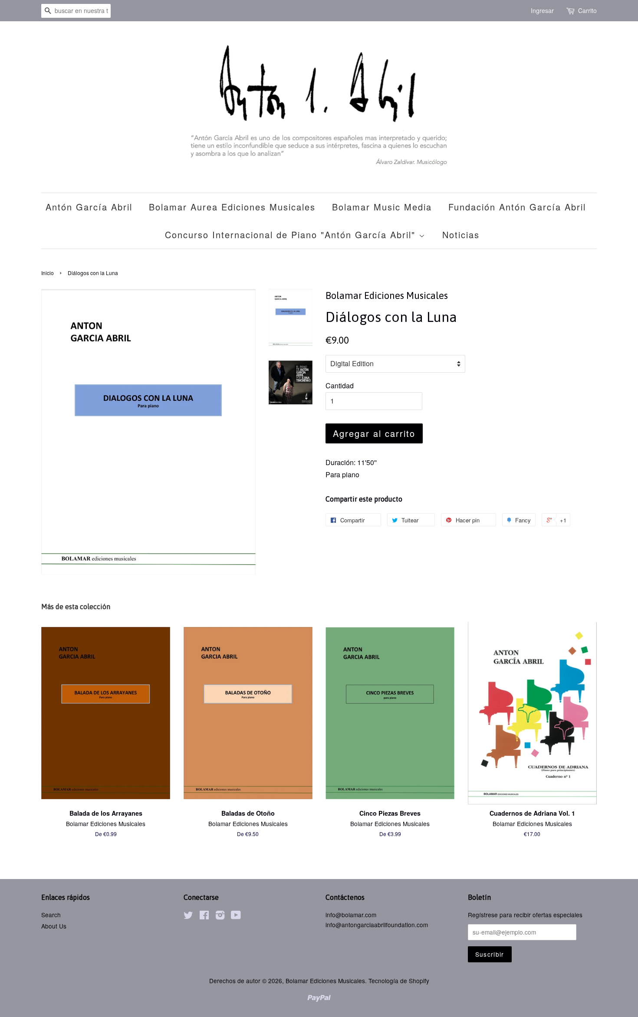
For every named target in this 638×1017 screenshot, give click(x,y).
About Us (53, 926)
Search (51, 914)
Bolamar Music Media (382, 206)
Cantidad (340, 385)
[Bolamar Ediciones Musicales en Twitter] (188, 916)
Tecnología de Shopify (398, 980)
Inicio (47, 272)
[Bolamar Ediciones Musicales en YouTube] (236, 916)
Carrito (587, 10)
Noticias (461, 234)
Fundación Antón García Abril (517, 206)
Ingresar (542, 10)
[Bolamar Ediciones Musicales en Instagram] (220, 916)
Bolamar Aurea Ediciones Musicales (232, 206)
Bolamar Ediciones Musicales (325, 980)
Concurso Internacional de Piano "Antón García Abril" (292, 234)
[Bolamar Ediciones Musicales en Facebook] (204, 916)
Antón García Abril (89, 206)
